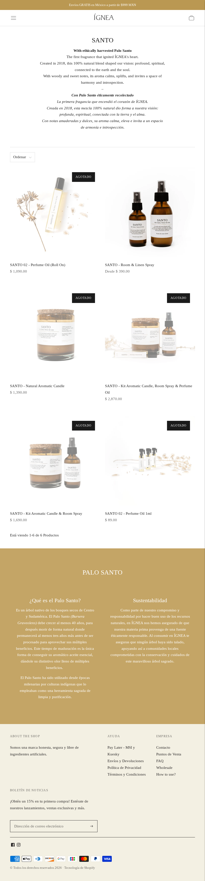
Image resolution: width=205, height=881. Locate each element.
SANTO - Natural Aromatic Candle (37, 386)
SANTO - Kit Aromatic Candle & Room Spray (46, 513)
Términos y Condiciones (127, 774)
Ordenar (19, 157)
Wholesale (164, 768)
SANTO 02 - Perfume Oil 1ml (128, 513)
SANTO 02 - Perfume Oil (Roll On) (37, 265)
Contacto (163, 747)
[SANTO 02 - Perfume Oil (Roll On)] (55, 212)
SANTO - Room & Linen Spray (129, 265)
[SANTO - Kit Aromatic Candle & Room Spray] (55, 461)
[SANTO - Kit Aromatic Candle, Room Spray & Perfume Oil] (150, 333)
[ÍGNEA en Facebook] (13, 845)
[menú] (13, 17)
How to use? (166, 774)
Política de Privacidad (124, 768)
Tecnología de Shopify (79, 868)
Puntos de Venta (168, 754)
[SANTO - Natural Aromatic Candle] (55, 333)
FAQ (160, 761)
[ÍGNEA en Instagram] (18, 845)
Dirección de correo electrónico (36, 820)
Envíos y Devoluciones (126, 761)
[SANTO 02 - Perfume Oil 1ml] (150, 461)
